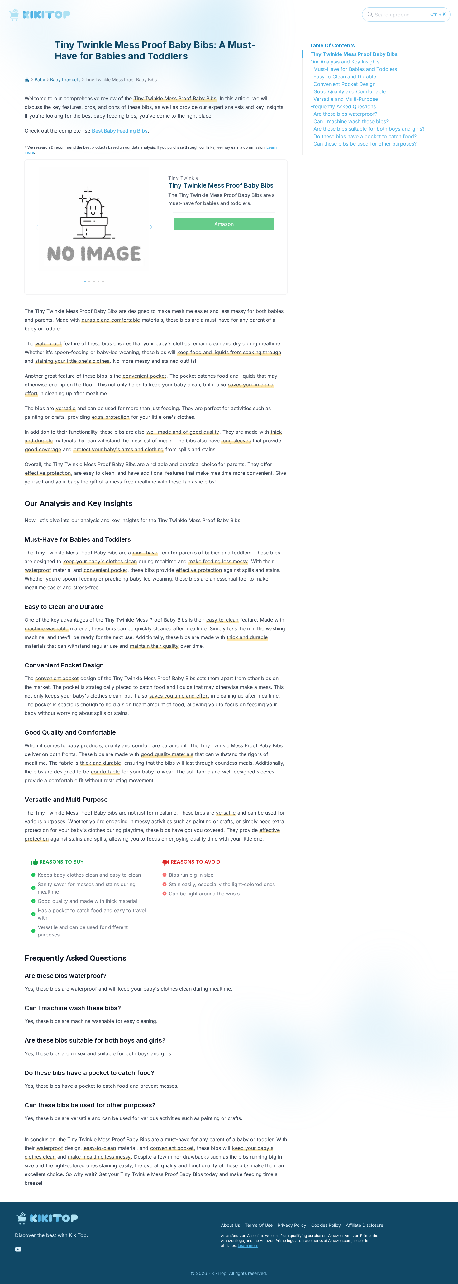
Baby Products (65, 79)
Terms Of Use (259, 1225)
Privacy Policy (292, 1225)
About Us (230, 1225)
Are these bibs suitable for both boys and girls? (369, 129)
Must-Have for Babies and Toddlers (355, 69)
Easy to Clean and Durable (344, 76)
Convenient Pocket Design (344, 84)
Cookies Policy (326, 1225)
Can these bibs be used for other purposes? (365, 144)
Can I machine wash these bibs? (351, 121)
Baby (40, 79)
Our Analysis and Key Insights (344, 61)
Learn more (248, 1245)
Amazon (224, 224)
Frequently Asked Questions (343, 106)
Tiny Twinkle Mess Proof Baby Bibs (354, 54)
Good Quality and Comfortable (349, 91)
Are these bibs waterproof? (345, 114)
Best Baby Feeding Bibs (120, 131)
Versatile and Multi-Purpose (345, 99)
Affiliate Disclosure (364, 1225)
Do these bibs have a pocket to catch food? (365, 136)
